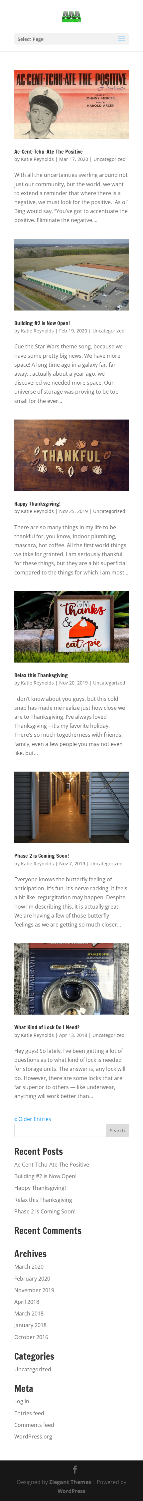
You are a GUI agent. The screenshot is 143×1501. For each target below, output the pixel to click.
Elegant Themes (70, 1482)
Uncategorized (109, 159)
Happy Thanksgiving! (37, 503)
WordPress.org (33, 1436)
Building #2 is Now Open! (42, 323)
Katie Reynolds (37, 159)
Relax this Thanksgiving (41, 675)
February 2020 (32, 1278)
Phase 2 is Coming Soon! (41, 855)
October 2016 (31, 1337)
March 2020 (29, 1266)
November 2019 (34, 1290)
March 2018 (29, 1313)
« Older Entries (32, 1119)
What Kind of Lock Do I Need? (46, 1027)
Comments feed (34, 1425)
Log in (21, 1401)
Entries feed (29, 1413)
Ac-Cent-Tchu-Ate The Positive (48, 151)
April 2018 (26, 1302)
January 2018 (30, 1325)
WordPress (71, 1491)
